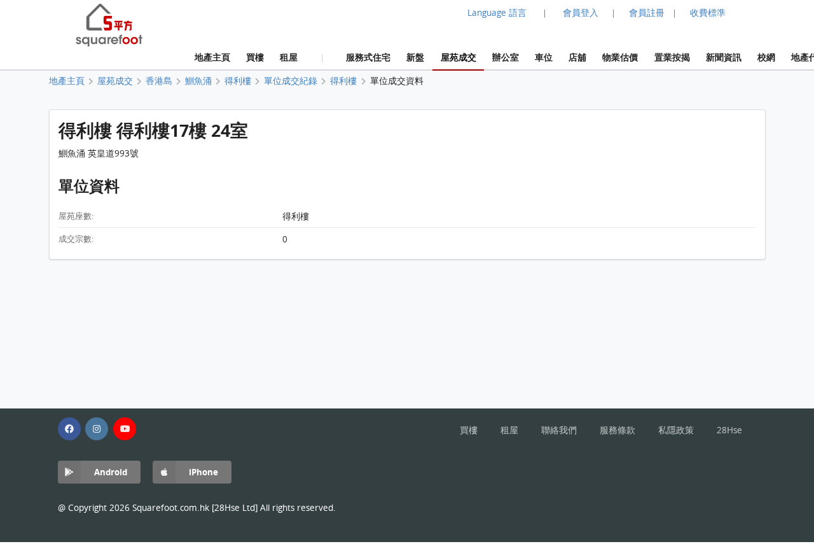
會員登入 (580, 12)
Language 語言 (497, 12)
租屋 (289, 57)
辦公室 (505, 57)
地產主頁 (212, 57)
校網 (766, 57)
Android (110, 472)
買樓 (255, 57)
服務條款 (617, 430)
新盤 (415, 57)
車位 (544, 57)
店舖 (577, 57)
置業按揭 (672, 57)
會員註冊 (647, 12)
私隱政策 (676, 430)
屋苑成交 (458, 57)
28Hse (729, 430)
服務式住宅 (368, 57)
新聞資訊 (724, 57)
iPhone (203, 472)
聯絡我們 (559, 430)
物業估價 (620, 57)
